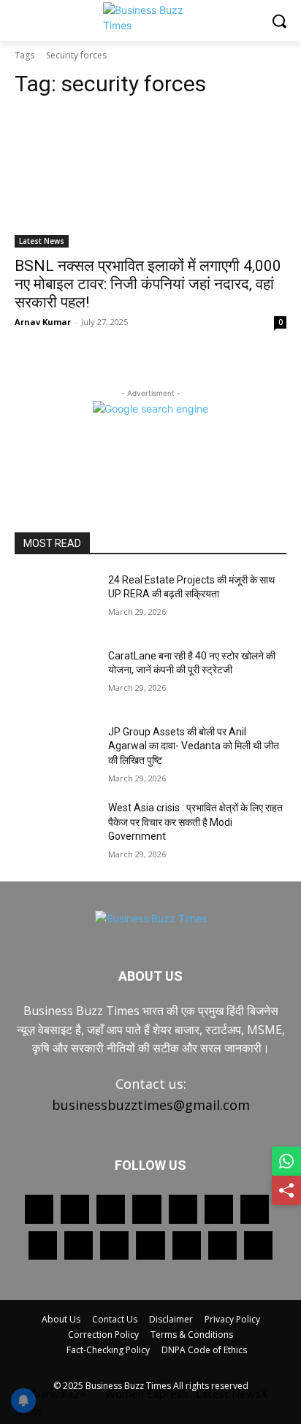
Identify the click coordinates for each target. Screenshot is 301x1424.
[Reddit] (219, 1209)
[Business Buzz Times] (150, 17)
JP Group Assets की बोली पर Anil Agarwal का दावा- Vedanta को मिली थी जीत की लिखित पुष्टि (193, 746)
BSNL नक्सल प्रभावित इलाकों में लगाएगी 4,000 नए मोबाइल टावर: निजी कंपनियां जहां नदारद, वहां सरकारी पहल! (148, 284)
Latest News (41, 241)
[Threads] (258, 1245)
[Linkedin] (146, 1209)
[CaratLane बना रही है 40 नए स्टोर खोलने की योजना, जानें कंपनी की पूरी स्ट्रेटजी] (55, 677)
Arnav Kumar (43, 321)
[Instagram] (110, 1209)
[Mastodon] (222, 1245)
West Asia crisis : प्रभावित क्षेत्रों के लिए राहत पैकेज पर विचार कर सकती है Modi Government (195, 822)
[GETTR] (75, 1209)
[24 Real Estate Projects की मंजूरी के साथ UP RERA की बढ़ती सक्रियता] (55, 601)
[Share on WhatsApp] (286, 1161)
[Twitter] (78, 1245)
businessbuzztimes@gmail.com (151, 1105)
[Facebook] (39, 1209)
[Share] (286, 1190)
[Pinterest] (183, 1209)
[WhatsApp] (114, 1245)
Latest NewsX (231, 1393)
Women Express (146, 1393)
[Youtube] (150, 1245)
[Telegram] (42, 1245)
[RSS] (254, 1209)
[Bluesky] (186, 1245)
